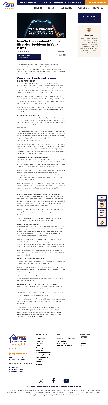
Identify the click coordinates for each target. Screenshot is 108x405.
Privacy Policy (62, 343)
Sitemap (39, 364)
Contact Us (40, 362)
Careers (39, 359)
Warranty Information (44, 355)
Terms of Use (62, 341)
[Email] (64, 55)
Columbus (82, 343)
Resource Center (28, 2)
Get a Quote (78, 2)
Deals (68, 2)
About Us (39, 350)
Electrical (21, 55)
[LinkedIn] (60, 55)
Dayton (81, 345)
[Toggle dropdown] (37, 2)
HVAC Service (41, 339)
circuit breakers (36, 118)
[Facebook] (56, 55)
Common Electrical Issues (90, 20)
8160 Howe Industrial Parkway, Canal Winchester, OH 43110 (18, 359)
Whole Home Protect (43, 353)
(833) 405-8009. (37, 317)
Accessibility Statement (66, 339)
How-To (27, 55)
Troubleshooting (24, 58)
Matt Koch (89, 35)
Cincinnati (82, 341)
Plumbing (39, 341)
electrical (24, 64)
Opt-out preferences (64, 346)
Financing (59, 2)
